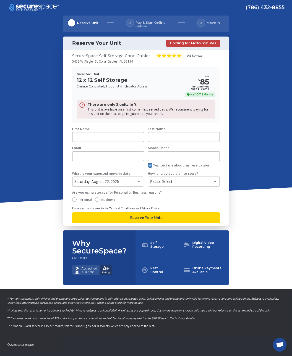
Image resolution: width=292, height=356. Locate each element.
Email (76, 148)
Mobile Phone (158, 148)
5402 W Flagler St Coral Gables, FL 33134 (102, 61)
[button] (182, 257)
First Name (81, 129)
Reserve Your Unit (146, 217)
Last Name (156, 129)
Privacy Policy (150, 208)
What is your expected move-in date (101, 173)
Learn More (79, 257)
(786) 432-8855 (265, 7)
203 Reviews (194, 56)
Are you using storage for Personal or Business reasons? (117, 192)
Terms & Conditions (122, 208)
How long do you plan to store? (173, 173)
